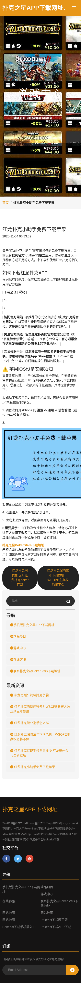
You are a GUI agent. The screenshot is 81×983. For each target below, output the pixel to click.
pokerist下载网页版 (54, 920)
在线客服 (19, 659)
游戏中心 (19, 648)
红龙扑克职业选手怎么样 (31, 723)
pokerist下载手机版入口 (19, 927)
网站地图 (8, 913)
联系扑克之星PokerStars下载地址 (36, 671)
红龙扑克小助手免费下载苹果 (34, 767)
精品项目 (19, 636)
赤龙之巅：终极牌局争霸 (31, 695)
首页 (5, 202)
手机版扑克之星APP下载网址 (33, 625)
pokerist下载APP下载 (55, 927)
